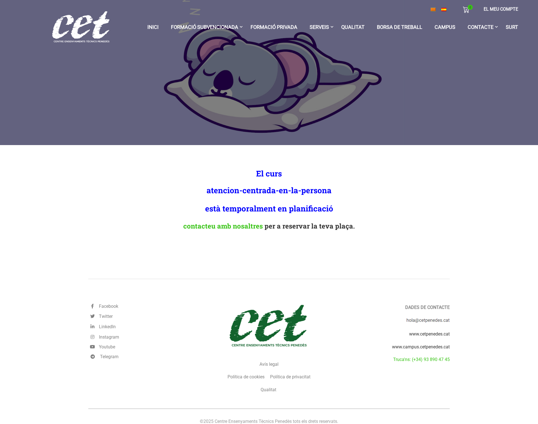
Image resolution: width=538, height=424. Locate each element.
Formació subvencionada (204, 27)
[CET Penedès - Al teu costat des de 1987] (81, 27)
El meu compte (501, 9)
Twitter (105, 316)
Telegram (109, 356)
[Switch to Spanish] (444, 9)
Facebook (107, 306)
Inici (153, 27)
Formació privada (274, 27)
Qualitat (353, 27)
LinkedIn (106, 326)
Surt (512, 27)
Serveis (319, 27)
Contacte (480, 27)
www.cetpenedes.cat (429, 334)
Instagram (108, 337)
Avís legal (269, 364)
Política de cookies (246, 376)
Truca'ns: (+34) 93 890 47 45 (421, 359)
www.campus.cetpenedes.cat (421, 347)
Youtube (106, 347)
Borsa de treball (399, 27)
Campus (445, 27)
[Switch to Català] (433, 9)
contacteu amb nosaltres (223, 226)
